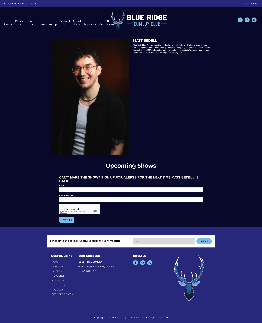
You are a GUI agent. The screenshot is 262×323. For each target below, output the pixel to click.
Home (8, 24)
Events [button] (32, 21)
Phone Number (66, 195)
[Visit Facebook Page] (240, 19)
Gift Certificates (106, 23)
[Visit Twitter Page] (254, 19)
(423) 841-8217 (252, 3)
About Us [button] (77, 23)
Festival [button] (65, 21)
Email (61, 185)
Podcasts (90, 24)
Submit (204, 241)
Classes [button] (20, 21)
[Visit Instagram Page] (247, 19)
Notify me (67, 219)
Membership (48, 24)
